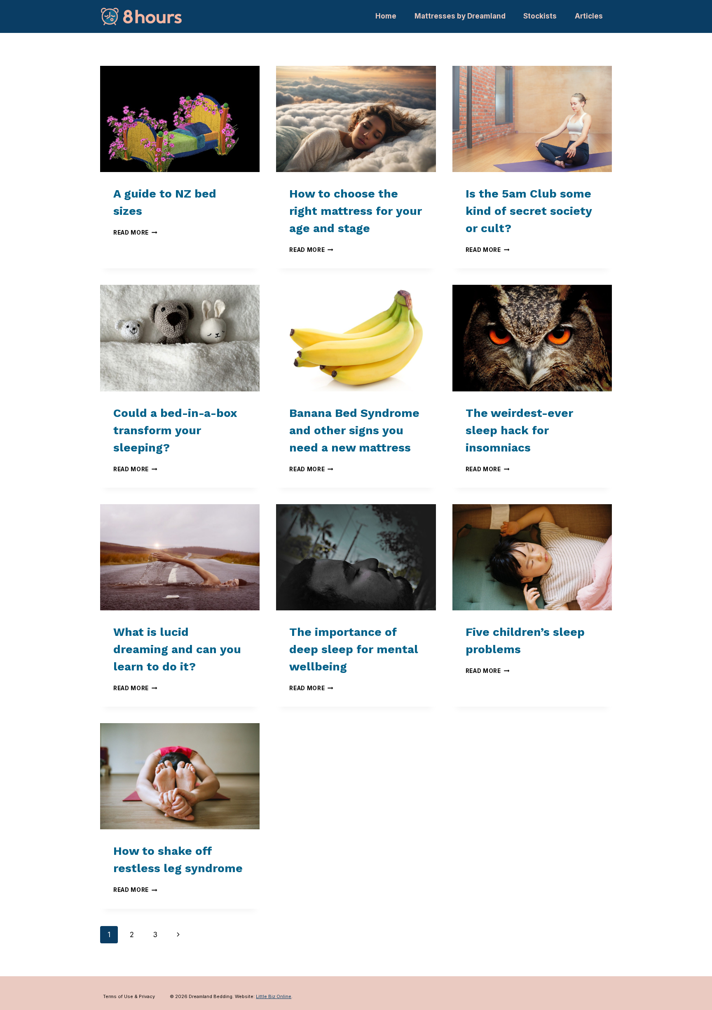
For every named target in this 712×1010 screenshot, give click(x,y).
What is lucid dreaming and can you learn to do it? (177, 649)
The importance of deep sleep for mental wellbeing (353, 649)
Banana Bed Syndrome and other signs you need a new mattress (354, 430)
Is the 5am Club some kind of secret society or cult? (529, 211)
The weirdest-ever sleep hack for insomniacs (519, 430)
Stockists (540, 16)
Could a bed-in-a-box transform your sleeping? (175, 430)
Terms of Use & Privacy (129, 996)
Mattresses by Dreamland (460, 16)
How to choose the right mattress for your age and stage (355, 211)
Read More (135, 232)
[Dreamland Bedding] (141, 16)
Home (385, 16)
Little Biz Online (273, 996)
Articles (589, 16)
